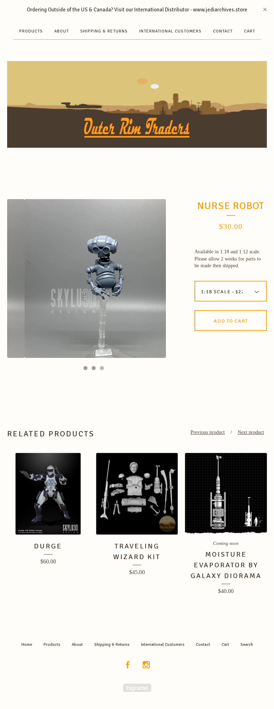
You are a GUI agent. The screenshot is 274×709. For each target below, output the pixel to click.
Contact (223, 31)
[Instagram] (146, 665)
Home (26, 644)
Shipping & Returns (104, 31)
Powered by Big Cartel (137, 688)
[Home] (137, 104)
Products (31, 31)
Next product (251, 432)
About (61, 31)
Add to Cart (231, 321)
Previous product (208, 432)
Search (246, 644)
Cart (249, 31)
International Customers (170, 31)
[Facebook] (127, 665)
